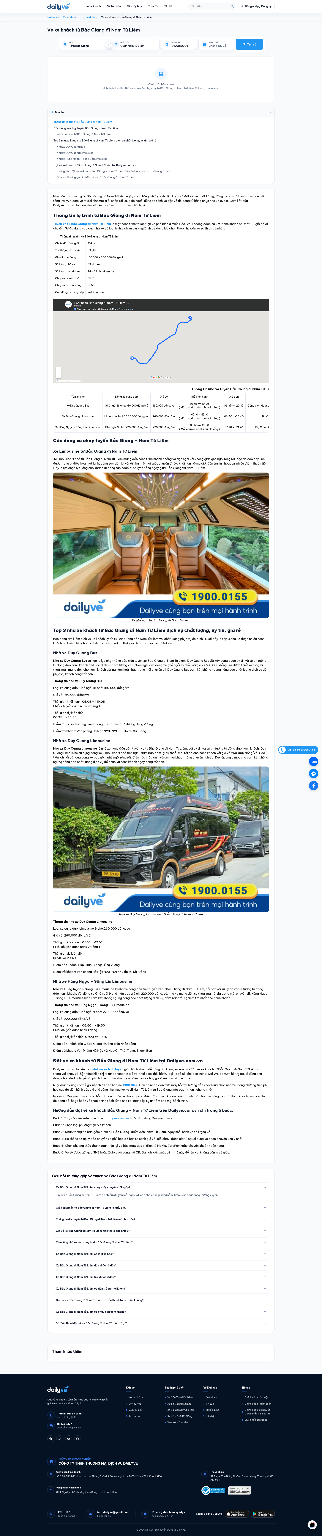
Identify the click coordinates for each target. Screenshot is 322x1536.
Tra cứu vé (135, 1416)
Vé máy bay (134, 6)
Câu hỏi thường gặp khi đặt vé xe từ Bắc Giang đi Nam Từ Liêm (96, 177)
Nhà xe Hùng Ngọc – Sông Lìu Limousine (82, 158)
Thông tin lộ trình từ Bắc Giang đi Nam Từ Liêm (82, 122)
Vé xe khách (93, 6)
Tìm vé (251, 44)
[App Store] (237, 1514)
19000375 (65, 1512)
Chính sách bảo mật (256, 1397)
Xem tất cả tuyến (177, 1422)
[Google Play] (263, 1514)
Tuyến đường (89, 16)
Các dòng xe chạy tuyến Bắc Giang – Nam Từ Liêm (85, 128)
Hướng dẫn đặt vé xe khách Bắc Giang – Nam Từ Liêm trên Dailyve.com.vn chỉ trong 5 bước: (114, 171)
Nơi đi (72, 42)
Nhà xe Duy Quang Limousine (75, 153)
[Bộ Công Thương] (213, 1490)
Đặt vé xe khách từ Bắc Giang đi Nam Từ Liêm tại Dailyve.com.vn (94, 165)
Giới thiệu (211, 1397)
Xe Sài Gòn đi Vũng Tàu (180, 1409)
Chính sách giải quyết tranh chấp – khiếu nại (257, 1411)
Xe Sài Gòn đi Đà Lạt (179, 1403)
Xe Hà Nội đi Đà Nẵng (179, 1416)
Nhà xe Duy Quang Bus (71, 146)
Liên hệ (210, 1416)
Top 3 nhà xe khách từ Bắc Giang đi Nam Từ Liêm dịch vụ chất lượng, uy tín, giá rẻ (104, 140)
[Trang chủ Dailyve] (78, 1389)
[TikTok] (59, 1438)
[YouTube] (68, 1438)
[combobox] (87, 46)
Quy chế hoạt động (256, 1419)
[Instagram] (77, 1438)
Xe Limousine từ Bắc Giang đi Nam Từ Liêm (84, 134)
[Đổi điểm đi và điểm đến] (109, 44)
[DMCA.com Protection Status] (239, 1490)
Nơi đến (124, 42)
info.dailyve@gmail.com (113, 1512)
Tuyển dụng (212, 1409)
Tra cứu (153, 6)
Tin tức (168, 6)
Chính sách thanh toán (258, 1403)
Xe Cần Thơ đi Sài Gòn (180, 1397)
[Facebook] (50, 1438)
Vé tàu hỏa (114, 6)
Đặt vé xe (53, 16)
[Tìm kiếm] (232, 6)
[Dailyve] (58, 6)
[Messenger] (313, 773)
